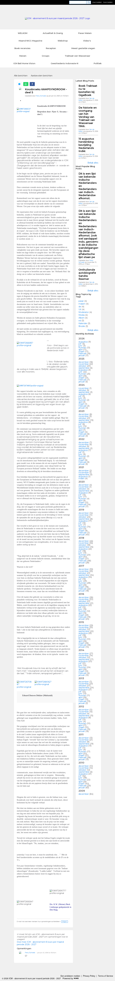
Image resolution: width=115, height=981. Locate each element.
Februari (83, 353)
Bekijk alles (93, 163)
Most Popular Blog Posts (85, 167)
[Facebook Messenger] (19, 84)
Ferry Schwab (41, 96)
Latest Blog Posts (85, 81)
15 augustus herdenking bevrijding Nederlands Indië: (86, 145)
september (84, 368)
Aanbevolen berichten (41, 75)
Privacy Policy (89, 975)
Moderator (84, 312)
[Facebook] (32, 84)
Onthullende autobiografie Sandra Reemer (87, 274)
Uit (80, 309)
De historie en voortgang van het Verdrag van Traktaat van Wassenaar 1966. (88, 117)
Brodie (82, 326)
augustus (83, 341)
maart (81, 351)
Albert (81, 318)
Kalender (83, 323)
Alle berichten (20, 75)
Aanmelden (97, 2)
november (84, 364)
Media (82, 315)
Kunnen (82, 347)
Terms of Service (105, 975)
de (80, 306)
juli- (80, 343)
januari (82, 355)
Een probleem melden (70, 975)
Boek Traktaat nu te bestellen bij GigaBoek (88, 90)
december (84, 362)
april (80, 349)
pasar (81, 301)
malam (82, 304)
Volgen (64, 921)
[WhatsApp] (25, 84)
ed (80, 320)
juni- (81, 345)
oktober (82, 366)
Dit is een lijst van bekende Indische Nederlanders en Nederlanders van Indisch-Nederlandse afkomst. (88, 186)
